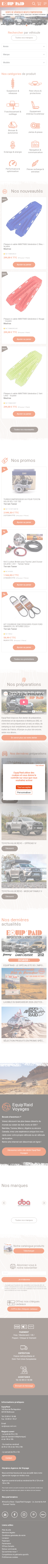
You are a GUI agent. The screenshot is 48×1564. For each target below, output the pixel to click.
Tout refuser (40, 765)
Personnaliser (24, 792)
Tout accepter (24, 787)
